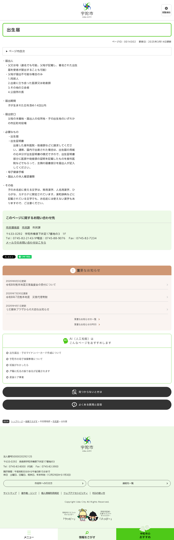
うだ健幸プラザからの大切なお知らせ (27, 309)
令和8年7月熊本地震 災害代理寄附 (27, 297)
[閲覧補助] (166, 10)
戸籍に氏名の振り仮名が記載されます (30, 371)
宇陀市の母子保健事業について (26, 359)
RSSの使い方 (98, 493)
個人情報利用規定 (50, 493)
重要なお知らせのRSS (85, 324)
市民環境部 (12, 227)
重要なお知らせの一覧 (85, 319)
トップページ (17, 421)
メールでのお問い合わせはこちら (26, 242)
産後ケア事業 (17, 377)
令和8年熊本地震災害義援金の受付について (31, 284)
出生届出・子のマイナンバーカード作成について (35, 353)
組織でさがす (31, 421)
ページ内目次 (17, 51)
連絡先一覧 (128, 483)
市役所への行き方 (43, 483)
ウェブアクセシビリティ (76, 493)
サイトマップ (10, 493)
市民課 (56, 421)
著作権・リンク (29, 493)
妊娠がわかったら (19, 365)
